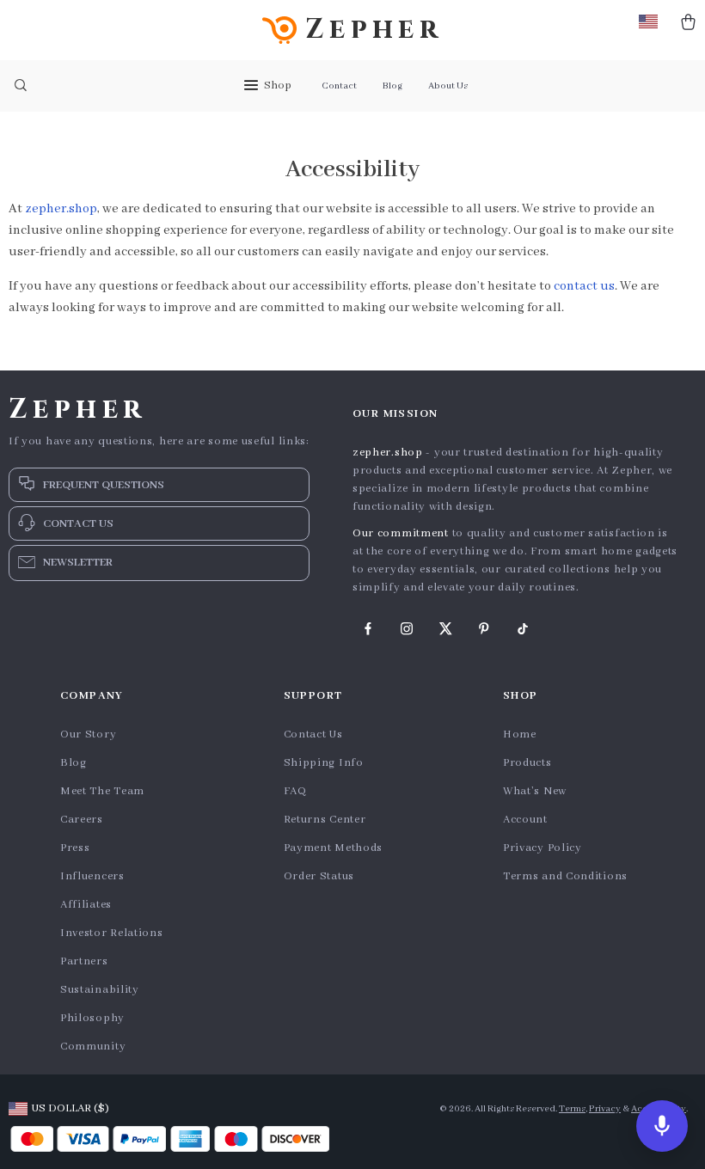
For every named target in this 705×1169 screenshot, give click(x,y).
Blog (392, 86)
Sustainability (99, 989)
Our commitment (400, 533)
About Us (448, 86)
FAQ (295, 791)
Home (519, 734)
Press (75, 848)
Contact (339, 86)
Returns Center (325, 819)
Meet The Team (102, 791)
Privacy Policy (542, 848)
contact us (584, 286)
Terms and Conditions (565, 876)
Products (527, 763)
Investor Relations (111, 933)
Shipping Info (324, 763)
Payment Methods (333, 848)
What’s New (535, 791)
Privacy (605, 1109)
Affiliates (86, 904)
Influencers (92, 876)
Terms (572, 1109)
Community (93, 1046)
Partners (84, 961)
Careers (81, 819)
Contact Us (313, 734)
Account (525, 819)
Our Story (88, 734)
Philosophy (92, 1018)
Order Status (319, 876)
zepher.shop (61, 209)
